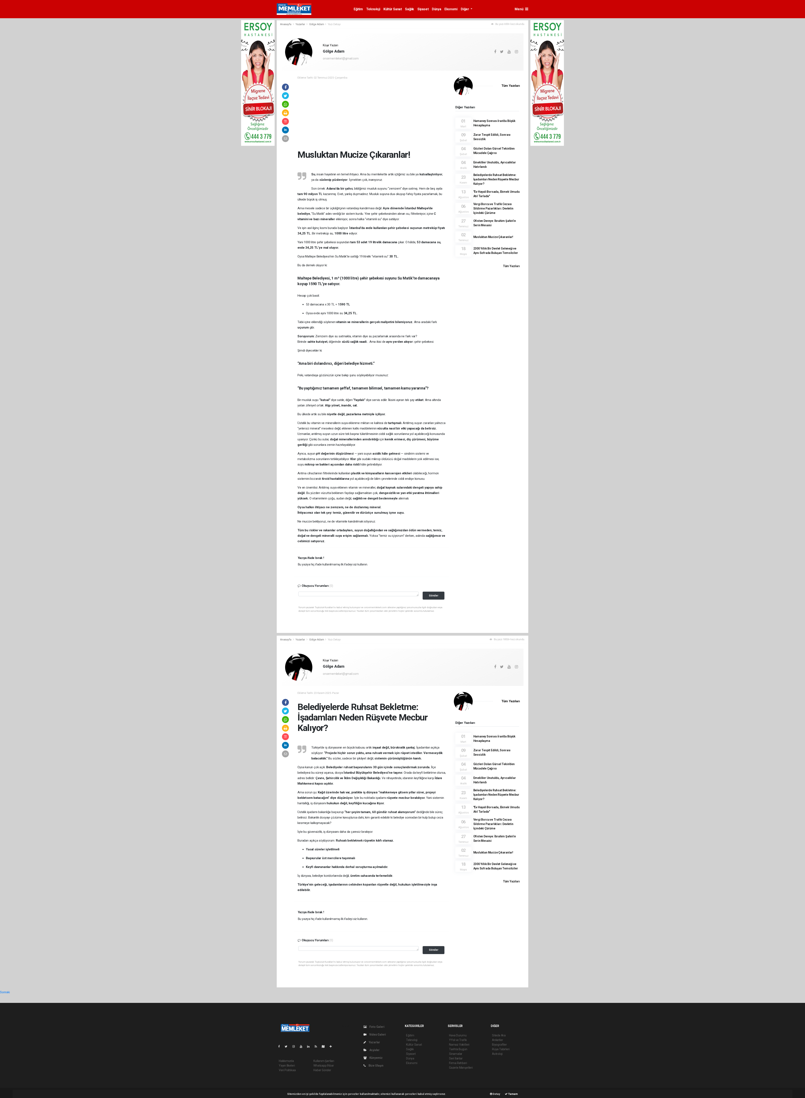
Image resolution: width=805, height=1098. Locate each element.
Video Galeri (377, 1034)
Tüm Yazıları (510, 86)
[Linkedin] (310, 1046)
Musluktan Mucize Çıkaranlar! (493, 237)
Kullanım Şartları (323, 1061)
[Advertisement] (371, 113)
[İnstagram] (295, 1046)
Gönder (433, 595)
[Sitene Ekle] (332, 1046)
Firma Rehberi (458, 1063)
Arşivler (374, 1050)
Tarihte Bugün (458, 1049)
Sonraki (5, 992)
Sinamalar (455, 1053)
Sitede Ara (499, 1035)
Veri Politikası (287, 1070)
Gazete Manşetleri (461, 1067)
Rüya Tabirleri (500, 1049)
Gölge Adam (316, 24)
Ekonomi (450, 9)
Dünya (436, 9)
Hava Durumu (458, 1035)
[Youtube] (303, 1046)
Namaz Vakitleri (459, 1044)
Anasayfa (286, 24)
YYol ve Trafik (458, 1040)
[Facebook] (280, 1046)
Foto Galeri (376, 1026)
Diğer (465, 9)
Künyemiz (376, 1057)
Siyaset (422, 9)
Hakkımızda (286, 1061)
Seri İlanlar (456, 1058)
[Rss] (317, 1046)
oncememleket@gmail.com (341, 58)
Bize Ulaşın (375, 1065)
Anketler (497, 1040)
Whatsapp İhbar (323, 1065)
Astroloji (497, 1053)
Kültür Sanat (392, 9)
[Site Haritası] (325, 1046)
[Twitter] (288, 1046)
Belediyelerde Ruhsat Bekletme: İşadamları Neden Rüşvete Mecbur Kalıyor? (496, 179)
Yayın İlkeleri (287, 1065)
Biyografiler (499, 1044)
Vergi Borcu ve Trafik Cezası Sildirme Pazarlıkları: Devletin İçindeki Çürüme (493, 208)
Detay (496, 1093)
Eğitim (358, 9)
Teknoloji (373, 9)
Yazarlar (300, 24)
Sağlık (409, 9)
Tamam (513, 1093)
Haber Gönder (322, 1070)
